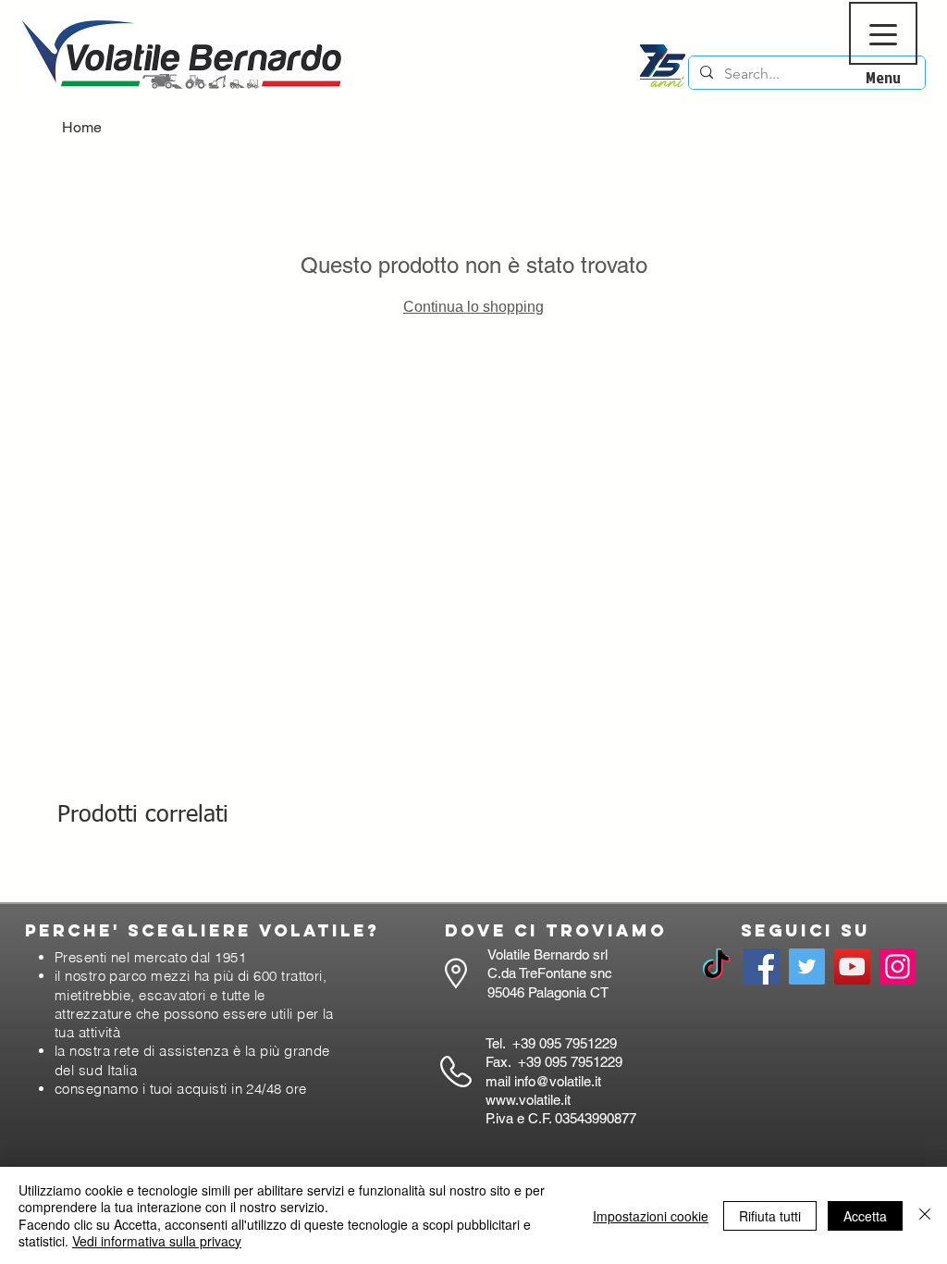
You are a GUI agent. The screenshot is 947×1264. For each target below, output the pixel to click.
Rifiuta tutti (770, 1216)
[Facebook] (762, 966)
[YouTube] (852, 966)
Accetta (865, 1216)
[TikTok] (716, 966)
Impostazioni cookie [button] (650, 1216)
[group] (473, 876)
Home (82, 127)
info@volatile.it (557, 1081)
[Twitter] (807, 966)
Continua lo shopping (473, 307)
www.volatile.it (528, 1100)
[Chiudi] (925, 1215)
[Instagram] (897, 966)
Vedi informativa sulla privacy (156, 1241)
